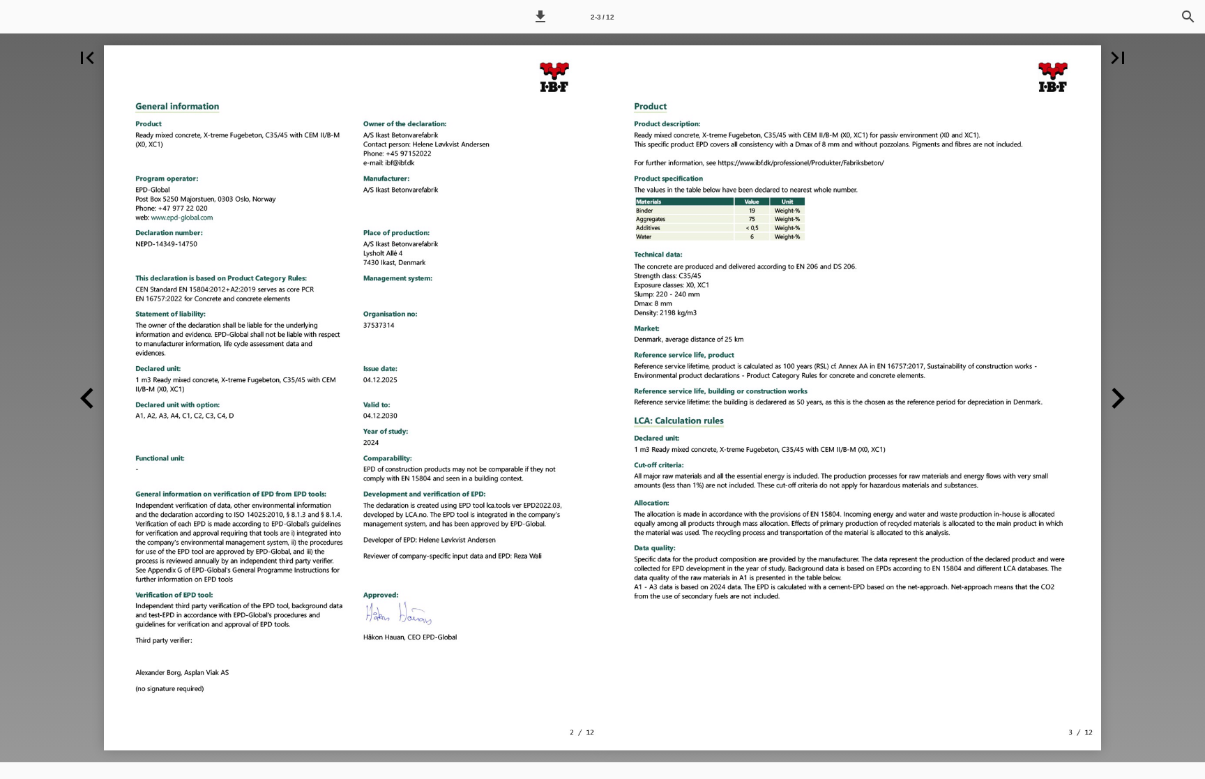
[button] (540, 16)
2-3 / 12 (602, 17)
